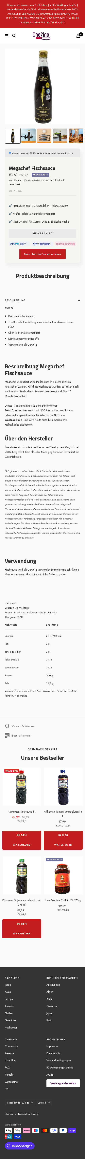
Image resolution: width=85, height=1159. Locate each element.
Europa (9, 999)
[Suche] (14, 35)
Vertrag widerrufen (63, 1083)
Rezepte (9, 1053)
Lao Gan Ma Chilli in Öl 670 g (63, 900)
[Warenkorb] (78, 36)
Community (11, 1046)
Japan (8, 985)
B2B (7, 1089)
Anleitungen (53, 985)
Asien (8, 992)
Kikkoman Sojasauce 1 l (21, 812)
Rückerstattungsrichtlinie (59, 1067)
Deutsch (42, 1103)
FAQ (7, 1067)
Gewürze (10, 1020)
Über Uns (10, 1060)
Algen (49, 992)
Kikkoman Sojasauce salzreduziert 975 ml (21, 902)
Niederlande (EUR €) (18, 1103)
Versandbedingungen (58, 1060)
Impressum (52, 1046)
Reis (48, 1020)
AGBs (49, 1075)
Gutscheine (11, 1082)
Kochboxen (11, 1027)
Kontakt (9, 1075)
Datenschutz (53, 1053)
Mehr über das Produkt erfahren (42, 254)
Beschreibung (15, 300)
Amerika (9, 1006)
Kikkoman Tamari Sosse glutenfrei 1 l (63, 814)
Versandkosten (32, 180)
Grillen (9, 1013)
